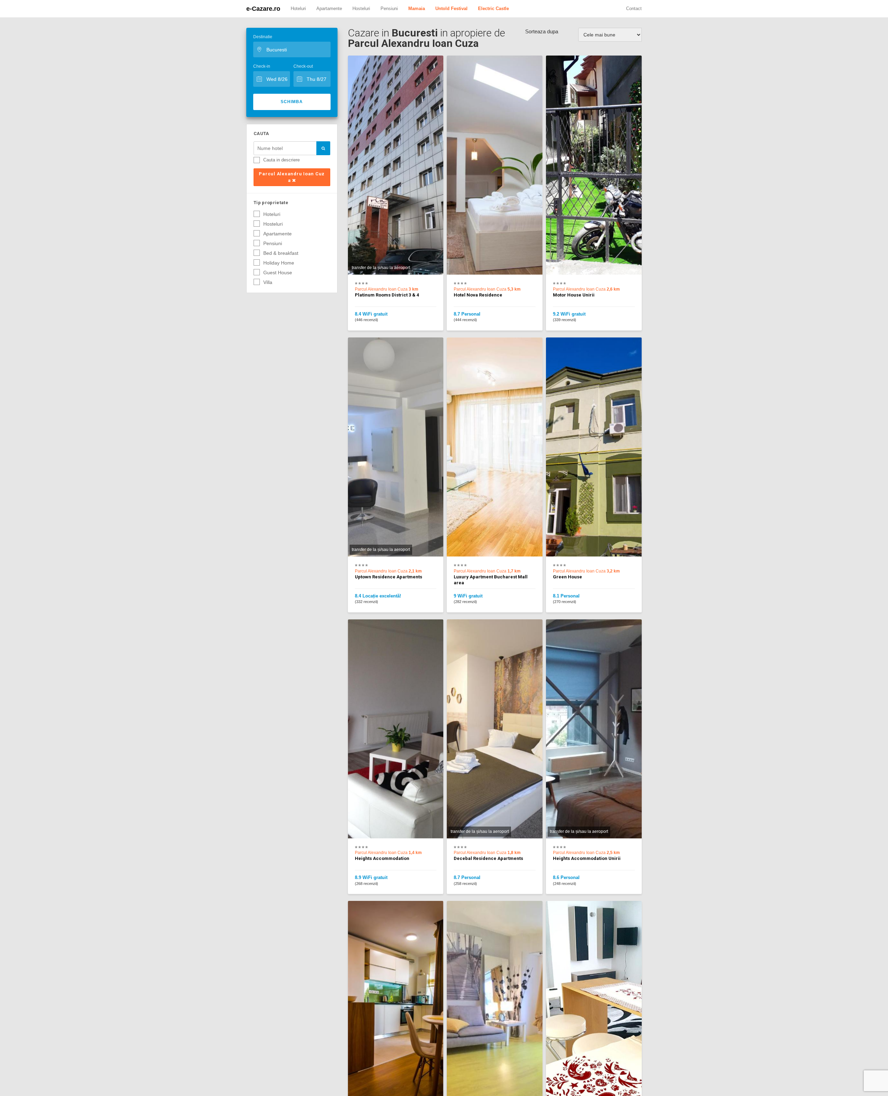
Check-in (261, 66)
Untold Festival (451, 8)
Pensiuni (389, 8)
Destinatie (262, 37)
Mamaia (416, 8)
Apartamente (329, 8)
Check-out (303, 66)
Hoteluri (298, 8)
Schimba (292, 101)
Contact (634, 8)
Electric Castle (493, 8)
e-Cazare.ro (263, 8)
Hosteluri (361, 8)
